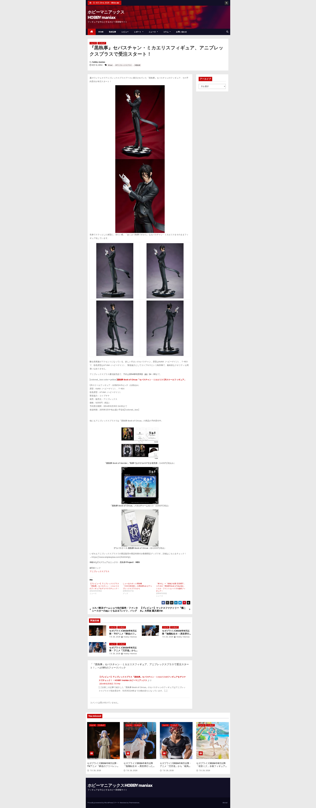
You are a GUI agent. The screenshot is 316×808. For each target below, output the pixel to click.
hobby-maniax (98, 62)
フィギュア (102, 43)
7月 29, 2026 (114, 637)
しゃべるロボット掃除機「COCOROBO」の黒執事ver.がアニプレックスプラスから (137, 586)
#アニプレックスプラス (123, 65)
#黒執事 (137, 65)
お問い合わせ (181, 32)
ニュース (153, 32)
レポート (138, 32)
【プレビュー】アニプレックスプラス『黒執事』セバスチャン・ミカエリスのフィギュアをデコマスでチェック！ (104, 586)
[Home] (92, 32)
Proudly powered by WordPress (101, 802)
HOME (101, 32)
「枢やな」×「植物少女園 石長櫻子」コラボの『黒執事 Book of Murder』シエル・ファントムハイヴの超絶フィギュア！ (170, 587)
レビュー (125, 32)
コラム (166, 32)
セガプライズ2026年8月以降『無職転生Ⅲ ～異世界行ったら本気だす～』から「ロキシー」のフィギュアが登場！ (139, 767)
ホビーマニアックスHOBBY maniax (120, 785)
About (225, 802)
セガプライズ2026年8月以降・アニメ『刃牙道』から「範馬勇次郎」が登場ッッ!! (123, 650)
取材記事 (112, 32)
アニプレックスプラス (99, 571)
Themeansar (134, 802)
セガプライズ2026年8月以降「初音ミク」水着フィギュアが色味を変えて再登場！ (211, 766)
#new (110, 65)
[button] (227, 31)
